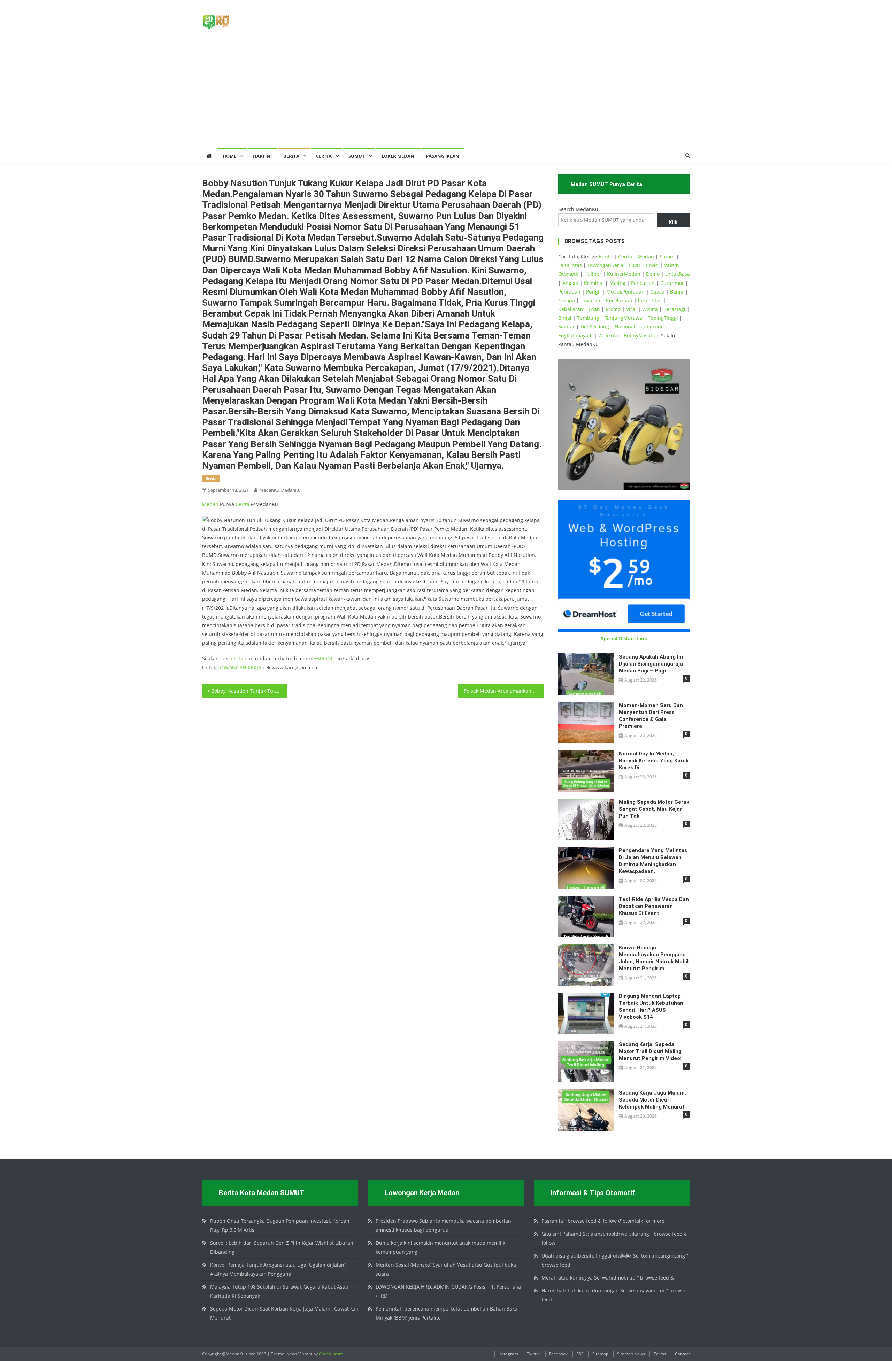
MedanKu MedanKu (280, 490)
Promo (613, 309)
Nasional (625, 326)
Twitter (533, 1354)
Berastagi (674, 309)
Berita (291, 156)
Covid (652, 265)
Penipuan (569, 291)
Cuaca (657, 291)
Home (229, 156)
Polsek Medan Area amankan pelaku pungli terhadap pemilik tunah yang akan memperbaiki (504, 690)
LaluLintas (570, 265)
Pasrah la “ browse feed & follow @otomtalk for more (602, 1221)
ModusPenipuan (625, 291)
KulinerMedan (623, 274)
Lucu (634, 265)
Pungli (593, 291)
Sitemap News (631, 1354)
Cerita (324, 156)
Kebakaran (570, 309)
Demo (653, 274)
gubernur (652, 326)
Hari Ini (262, 156)
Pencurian (643, 283)
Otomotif (568, 274)
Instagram (508, 1354)
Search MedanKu (578, 209)
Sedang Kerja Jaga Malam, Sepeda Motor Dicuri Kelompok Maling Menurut (652, 1100)
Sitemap (600, 1354)
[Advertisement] (446, 96)
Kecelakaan (619, 300)
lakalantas (650, 300)
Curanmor (672, 283)
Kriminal (594, 283)
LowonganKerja (605, 265)
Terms (660, 1354)
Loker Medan (398, 156)
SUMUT (356, 156)
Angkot (570, 283)
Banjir (677, 291)
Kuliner (592, 274)
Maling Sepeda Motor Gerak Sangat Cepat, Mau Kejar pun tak (654, 809)
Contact (682, 1354)
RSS (580, 1354)
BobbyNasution (642, 335)
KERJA (254, 667)
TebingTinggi (663, 317)
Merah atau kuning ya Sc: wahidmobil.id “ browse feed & (607, 1277)
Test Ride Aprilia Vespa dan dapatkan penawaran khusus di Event (654, 906)
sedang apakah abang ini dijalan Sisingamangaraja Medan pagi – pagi (651, 664)
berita (211, 478)
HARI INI (322, 658)
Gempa (566, 300)
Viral (631, 309)
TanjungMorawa (623, 317)
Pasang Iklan (442, 156)
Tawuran (590, 300)
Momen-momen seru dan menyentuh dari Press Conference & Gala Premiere (651, 715)
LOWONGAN (232, 667)
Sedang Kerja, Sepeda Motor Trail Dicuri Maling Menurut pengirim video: (650, 1051)
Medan (210, 504)
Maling (617, 283)
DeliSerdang (594, 326)
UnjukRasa (677, 274)
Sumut (667, 256)
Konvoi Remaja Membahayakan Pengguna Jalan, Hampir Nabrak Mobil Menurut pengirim (654, 958)
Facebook (558, 1354)
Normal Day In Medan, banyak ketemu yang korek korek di (654, 761)
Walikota (608, 335)
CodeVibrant (331, 1354)
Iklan (594, 309)
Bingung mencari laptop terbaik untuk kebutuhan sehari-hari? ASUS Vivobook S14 (651, 1006)
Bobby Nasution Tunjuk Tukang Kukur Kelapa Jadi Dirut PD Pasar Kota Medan (249, 690)
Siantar (566, 326)
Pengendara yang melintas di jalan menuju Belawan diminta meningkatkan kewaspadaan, (653, 860)
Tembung (588, 317)
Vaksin (671, 265)
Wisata (650, 309)
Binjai (564, 317)
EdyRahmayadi (575, 335)
